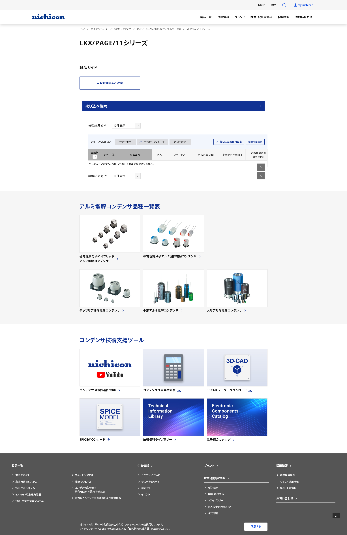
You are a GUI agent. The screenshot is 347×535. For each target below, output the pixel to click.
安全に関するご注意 (110, 83)
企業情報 (223, 17)
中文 (273, 5)
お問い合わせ (303, 17)
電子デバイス (97, 28)
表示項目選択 (255, 141)
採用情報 (284, 17)
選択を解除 (180, 141)
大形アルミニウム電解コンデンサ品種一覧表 (159, 28)
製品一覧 (206, 17)
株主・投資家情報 (261, 17)
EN (262, 5)
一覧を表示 (125, 141)
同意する (256, 526)
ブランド (240, 17)
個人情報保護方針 (139, 528)
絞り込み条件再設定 (231, 141)
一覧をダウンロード (154, 141)
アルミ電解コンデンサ (120, 28)
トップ (82, 28)
